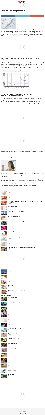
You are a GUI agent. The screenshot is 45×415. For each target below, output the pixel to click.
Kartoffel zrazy (11, 353)
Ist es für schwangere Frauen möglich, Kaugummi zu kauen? (20, 221)
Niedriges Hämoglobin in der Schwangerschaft (17, 211)
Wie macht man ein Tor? (13, 374)
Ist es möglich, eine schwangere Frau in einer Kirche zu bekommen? (21, 247)
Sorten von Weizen (11, 364)
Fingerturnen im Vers (12, 280)
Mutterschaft (3, 8)
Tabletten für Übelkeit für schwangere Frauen (17, 231)
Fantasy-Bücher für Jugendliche (14, 338)
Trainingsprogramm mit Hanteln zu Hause (16, 290)
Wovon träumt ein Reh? (12, 343)
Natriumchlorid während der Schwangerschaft (17, 206)
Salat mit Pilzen (11, 307)
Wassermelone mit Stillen (13, 333)
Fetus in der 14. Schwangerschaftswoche (16, 226)
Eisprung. (33, 64)
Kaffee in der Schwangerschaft (14, 196)
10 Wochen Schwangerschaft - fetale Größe (17, 191)
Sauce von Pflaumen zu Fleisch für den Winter (17, 358)
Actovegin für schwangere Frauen (15, 216)
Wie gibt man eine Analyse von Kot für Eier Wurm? (18, 369)
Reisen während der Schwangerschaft (15, 237)
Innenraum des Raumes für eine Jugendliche (17, 328)
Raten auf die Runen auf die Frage (15, 302)
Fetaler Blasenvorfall (12, 242)
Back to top (22, 409)
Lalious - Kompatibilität (12, 297)
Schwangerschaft (9, 8)
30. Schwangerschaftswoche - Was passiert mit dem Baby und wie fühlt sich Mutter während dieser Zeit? (25, 202)
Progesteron (33, 100)
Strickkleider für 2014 (12, 318)
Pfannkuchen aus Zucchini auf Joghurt (15, 275)
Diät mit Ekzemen (11, 285)
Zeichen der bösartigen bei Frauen (15, 323)
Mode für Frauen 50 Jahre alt (13, 348)
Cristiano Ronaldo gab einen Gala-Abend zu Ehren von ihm (20, 313)
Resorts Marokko (11, 270)
